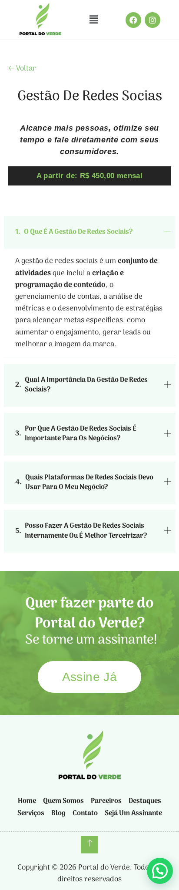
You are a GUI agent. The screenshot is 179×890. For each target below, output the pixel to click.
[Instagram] (152, 20)
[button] (93, 19)
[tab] (90, 232)
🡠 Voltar (22, 69)
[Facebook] (133, 20)
